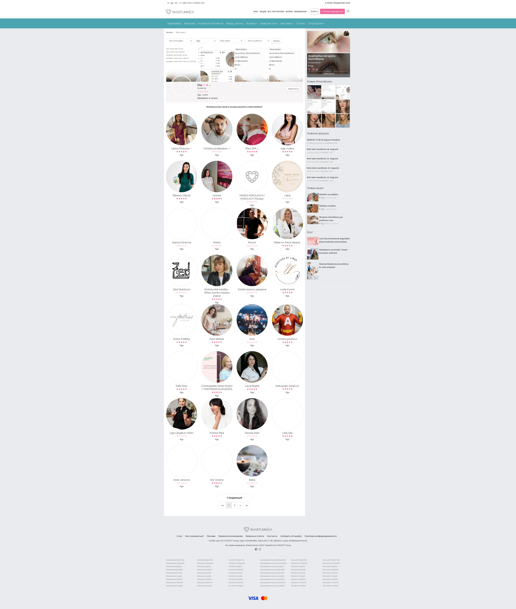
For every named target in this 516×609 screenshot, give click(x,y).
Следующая (234, 497)
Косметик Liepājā (235, 576)
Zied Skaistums (181, 289)
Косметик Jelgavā (235, 566)
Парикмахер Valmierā (174, 582)
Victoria (217, 195)
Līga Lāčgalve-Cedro (182, 432)
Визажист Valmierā (298, 582)
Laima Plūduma (180, 148)
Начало (169, 32)
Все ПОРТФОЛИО (276, 11)
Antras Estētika (181, 339)
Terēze (217, 242)
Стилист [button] (301, 23)
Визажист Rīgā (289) (299, 560)
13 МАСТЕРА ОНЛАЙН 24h (192, 3)
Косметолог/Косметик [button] (210, 23)
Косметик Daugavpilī (237, 563)
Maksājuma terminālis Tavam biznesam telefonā (333, 251)
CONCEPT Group (283, 545)
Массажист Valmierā (330, 582)
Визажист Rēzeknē (298, 579)
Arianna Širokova (181, 242)
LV (168, 3)
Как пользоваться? (194, 536)
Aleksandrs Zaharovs (287, 385)
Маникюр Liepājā (204, 576)
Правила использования (231, 536)
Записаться (293, 88)
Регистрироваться (333, 11)
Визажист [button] (251, 23)
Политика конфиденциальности (321, 536)
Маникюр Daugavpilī (205, 563)
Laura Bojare (252, 385)
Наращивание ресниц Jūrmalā (272, 573)
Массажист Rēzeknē (330, 579)
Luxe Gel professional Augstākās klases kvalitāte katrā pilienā (334, 240)
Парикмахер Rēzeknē (174, 579)
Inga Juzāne (287, 148)
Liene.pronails (313, 152)
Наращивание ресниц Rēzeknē (272, 579)
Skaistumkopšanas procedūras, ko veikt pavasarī (334, 265)
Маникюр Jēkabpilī (204, 569)
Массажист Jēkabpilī (330, 569)
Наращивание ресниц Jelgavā (272, 566)
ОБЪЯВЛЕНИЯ (300, 11)
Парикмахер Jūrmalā (174, 573)
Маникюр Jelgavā (204, 566)
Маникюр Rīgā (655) (205, 560)
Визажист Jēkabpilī (298, 569)
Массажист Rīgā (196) (331, 560)
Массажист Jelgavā (330, 566)
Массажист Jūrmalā (330, 573)
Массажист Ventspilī (330, 586)
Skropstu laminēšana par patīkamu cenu (331, 219)
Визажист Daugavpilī (299, 563)
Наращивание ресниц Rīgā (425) (273, 560)
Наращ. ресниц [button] (235, 23)
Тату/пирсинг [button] (316, 23)
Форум (289, 11)
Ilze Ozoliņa (216, 479)
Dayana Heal (252, 432)
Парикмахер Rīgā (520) (175, 560)
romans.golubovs (287, 339)
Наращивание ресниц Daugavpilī (273, 563)
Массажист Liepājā (330, 576)
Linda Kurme (287, 289)
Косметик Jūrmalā (235, 573)
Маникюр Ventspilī (204, 586)
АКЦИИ (263, 11)
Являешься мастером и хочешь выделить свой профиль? (234, 106)
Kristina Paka (217, 432)
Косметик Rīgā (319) (236, 560)
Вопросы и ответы (255, 536)
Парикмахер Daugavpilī (175, 563)
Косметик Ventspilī (236, 586)
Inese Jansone (181, 479)
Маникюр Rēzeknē (204, 579)
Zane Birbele (217, 339)
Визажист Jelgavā (298, 566)
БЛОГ (256, 11)
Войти (314, 11)
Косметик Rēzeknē (236, 579)
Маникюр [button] (189, 23)
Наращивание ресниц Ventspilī (272, 586)
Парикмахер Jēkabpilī (174, 569)
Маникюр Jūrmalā (204, 573)
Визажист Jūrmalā (298, 573)
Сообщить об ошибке (291, 536)
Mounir (252, 242)
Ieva (252, 339)
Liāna (287, 195)
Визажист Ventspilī (298, 586)
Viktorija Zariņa (331, 223)
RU (172, 3)
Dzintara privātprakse (216, 148)
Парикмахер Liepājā (174, 576)
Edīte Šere (181, 385)
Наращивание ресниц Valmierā (272, 582)
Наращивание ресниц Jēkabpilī (272, 569)
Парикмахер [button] (174, 23)
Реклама (211, 536)
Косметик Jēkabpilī (236, 569)
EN (176, 3)
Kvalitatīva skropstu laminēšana (321, 57)
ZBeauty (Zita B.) (181, 195)
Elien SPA (251, 148)
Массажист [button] (287, 23)
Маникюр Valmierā (204, 582)
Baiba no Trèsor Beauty (287, 242)
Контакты (272, 536)
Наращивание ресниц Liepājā (272, 576)
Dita (200, 85)
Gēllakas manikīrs (327, 206)
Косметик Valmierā (236, 582)
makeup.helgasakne (315, 143)
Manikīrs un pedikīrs (328, 194)
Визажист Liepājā (298, 576)
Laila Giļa (287, 432)
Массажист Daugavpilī (331, 563)
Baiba (252, 479)
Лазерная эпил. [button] (269, 23)
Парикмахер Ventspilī (174, 586)
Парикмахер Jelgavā (174, 566)
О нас (179, 536)
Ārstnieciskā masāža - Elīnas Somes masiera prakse (216, 292)
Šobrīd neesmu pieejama (252, 289)
